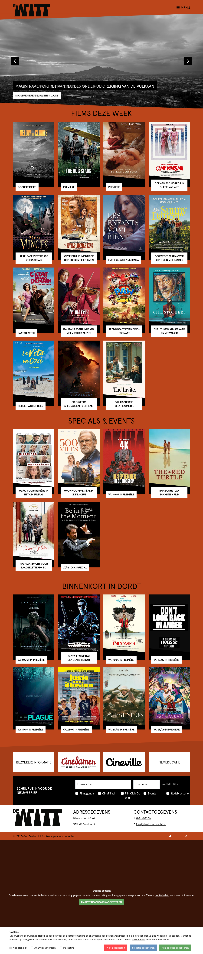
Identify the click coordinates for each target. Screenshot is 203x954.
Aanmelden (170, 784)
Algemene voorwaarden (62, 836)
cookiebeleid (138, 939)
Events (152, 793)
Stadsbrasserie (179, 793)
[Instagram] (186, 836)
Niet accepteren (116, 947)
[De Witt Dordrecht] (31, 6)
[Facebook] (178, 836)
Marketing (68, 947)
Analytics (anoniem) (45, 947)
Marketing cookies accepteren (101, 902)
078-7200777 (143, 818)
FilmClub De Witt (132, 795)
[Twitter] (170, 836)
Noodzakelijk (20, 947)
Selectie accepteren (143, 947)
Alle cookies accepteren (175, 947)
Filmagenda (87, 793)
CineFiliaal (108, 793)
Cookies (46, 836)
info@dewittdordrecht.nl (151, 824)
